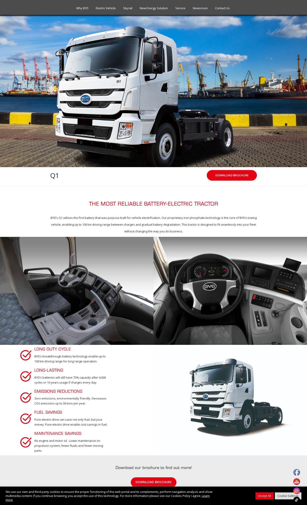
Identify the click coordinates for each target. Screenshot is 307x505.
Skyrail (127, 8)
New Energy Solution (154, 8)
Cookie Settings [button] (288, 496)
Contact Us (222, 8)
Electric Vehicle (106, 8)
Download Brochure (232, 175)
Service (180, 8)
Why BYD (82, 8)
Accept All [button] (264, 496)
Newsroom (200, 8)
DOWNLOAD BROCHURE (154, 482)
